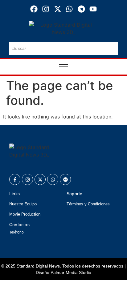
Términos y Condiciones (88, 204)
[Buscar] (112, 48)
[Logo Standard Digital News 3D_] (63, 28)
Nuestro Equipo (23, 204)
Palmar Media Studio (71, 272)
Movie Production (24, 214)
